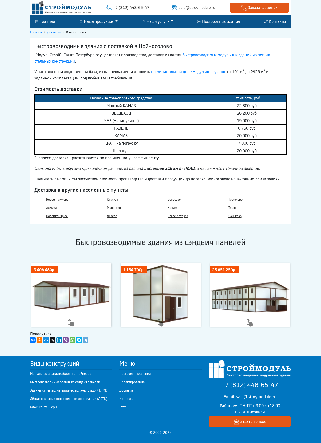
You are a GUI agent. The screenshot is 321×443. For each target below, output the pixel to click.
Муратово (114, 208)
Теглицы (234, 208)
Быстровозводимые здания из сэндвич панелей (65, 382)
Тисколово (235, 200)
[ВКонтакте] (33, 340)
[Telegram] (85, 340)
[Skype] (79, 340)
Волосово (174, 200)
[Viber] (66, 340)
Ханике (173, 208)
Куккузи (112, 200)
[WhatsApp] (72, 340)
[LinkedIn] (59, 340)
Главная (47, 21)
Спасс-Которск (178, 216)
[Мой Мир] (46, 340)
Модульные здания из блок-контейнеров (60, 374)
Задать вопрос (252, 421)
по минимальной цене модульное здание (188, 71)
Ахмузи (51, 208)
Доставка (126, 390)
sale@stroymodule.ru (197, 7)
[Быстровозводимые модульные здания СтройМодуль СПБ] (61, 7)
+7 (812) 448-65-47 (131, 7)
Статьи (124, 407)
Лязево (112, 216)
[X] (52, 340)
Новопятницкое (57, 216)
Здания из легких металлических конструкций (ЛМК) (69, 390)
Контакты (277, 21)
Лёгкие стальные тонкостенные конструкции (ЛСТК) (68, 399)
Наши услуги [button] (158, 21)
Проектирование (132, 382)
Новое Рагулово (57, 200)
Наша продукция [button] (98, 21)
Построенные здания (220, 21)
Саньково (235, 216)
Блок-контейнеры (43, 407)
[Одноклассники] (39, 340)
